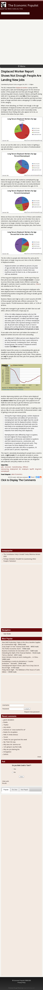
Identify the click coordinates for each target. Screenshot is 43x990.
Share (32, 477)
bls (20, 469)
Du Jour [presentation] (14, 789)
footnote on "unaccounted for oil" (14, 730)
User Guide (7, 634)
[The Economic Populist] (3, 7)
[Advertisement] (21, 42)
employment (14, 469)
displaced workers (22, 88)
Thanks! (5, 725)
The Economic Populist (23, 5)
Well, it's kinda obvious (10, 735)
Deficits (5, 754)
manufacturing (17, 467)
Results (4, 783)
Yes (15, 769)
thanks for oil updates (10, 732)
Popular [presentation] (6, 789)
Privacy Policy (21, 982)
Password (5, 709)
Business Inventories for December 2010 (15, 651)
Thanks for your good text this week (15, 739)
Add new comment (22, 477)
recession (8, 467)
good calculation (8, 720)
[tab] (6, 789)
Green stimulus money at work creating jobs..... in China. (20, 657)
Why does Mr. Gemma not (11, 744)
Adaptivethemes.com (29, 988)
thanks (5, 722)
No (15, 772)
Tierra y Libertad (7, 655)
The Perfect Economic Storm (11, 649)
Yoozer (5, 737)
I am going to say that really (12, 747)
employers (25, 469)
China (37, 284)
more (39, 757)
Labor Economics (16, 474)
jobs (2, 467)
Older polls (5, 781)
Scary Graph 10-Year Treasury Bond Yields (15, 647)
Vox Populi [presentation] (24, 789)
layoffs (32, 469)
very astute (7, 727)
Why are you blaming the (11, 749)
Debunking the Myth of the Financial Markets (16, 653)
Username (5, 705)
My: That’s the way (9, 742)
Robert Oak (12, 84)
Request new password (31, 712)
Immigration (7, 752)
